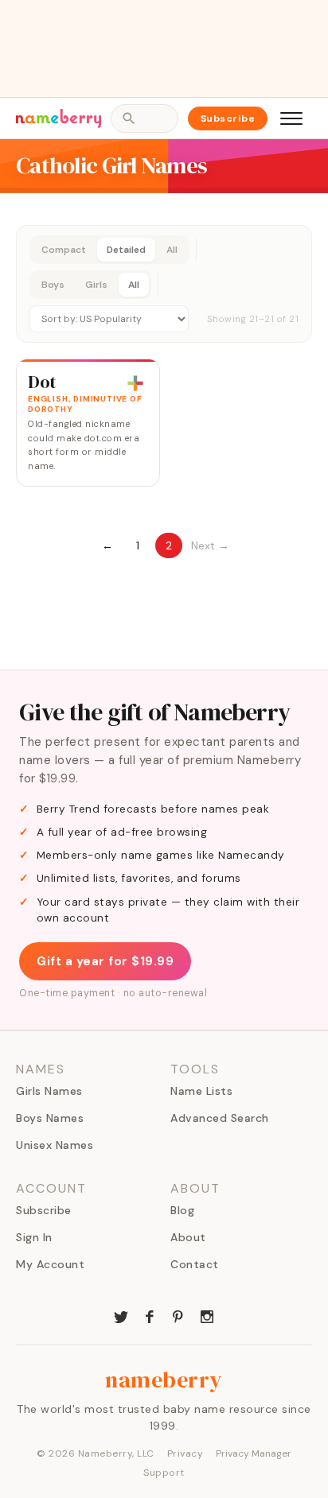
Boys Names (50, 1118)
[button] (164, 284)
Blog (182, 1210)
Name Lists (201, 1091)
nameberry (164, 1379)
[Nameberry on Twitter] (121, 1315)
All (172, 249)
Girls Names (49, 1091)
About (188, 1237)
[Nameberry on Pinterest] (178, 1315)
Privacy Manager (253, 1453)
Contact (194, 1264)
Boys (52, 284)
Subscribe (228, 118)
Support (164, 1472)
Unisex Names (54, 1145)
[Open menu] (291, 118)
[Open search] (144, 118)
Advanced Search (219, 1118)
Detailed (126, 249)
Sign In (34, 1237)
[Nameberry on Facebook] (150, 1315)
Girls (96, 284)
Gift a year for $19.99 (105, 961)
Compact (63, 249)
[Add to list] (135, 383)
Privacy (185, 1453)
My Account (50, 1264)
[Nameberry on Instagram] (207, 1315)
